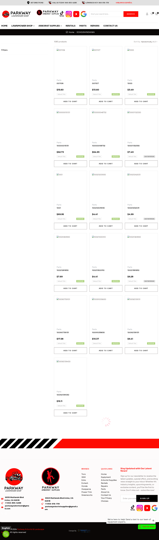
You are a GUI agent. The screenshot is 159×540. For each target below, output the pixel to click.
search (131, 14)
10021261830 (63, 270)
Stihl (83, 477)
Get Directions (37, 3)
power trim (86, 492)
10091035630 (98, 332)
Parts (103, 489)
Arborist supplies (109, 480)
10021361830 (133, 270)
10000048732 (98, 146)
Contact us (106, 495)
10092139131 (133, 332)
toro (83, 474)
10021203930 (98, 208)
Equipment (106, 477)
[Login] (147, 14)
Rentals (104, 483)
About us (105, 492)
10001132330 (133, 146)
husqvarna (86, 489)
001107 (95, 83)
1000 (129, 83)
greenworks (86, 495)
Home (71, 32)
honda (84, 486)
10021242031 (133, 208)
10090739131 (63, 332)
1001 (59, 208)
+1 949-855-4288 (13, 503)
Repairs (104, 486)
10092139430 (63, 395)
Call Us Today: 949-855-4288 (64, 3)
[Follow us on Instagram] (6, 514)
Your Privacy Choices (106, 499)
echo (83, 480)
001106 (60, 83)
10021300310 (98, 270)
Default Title (61, 94)
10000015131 (63, 146)
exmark (84, 483)
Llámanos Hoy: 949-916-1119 (108, 3)
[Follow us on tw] (2, 514)
